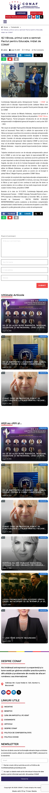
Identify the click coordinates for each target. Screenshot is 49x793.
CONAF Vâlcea (43, 116)
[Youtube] (33, 17)
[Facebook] (29, 17)
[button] (9, 55)
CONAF (43, 102)
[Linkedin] (37, 17)
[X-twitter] (41, 17)
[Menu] (13, 22)
